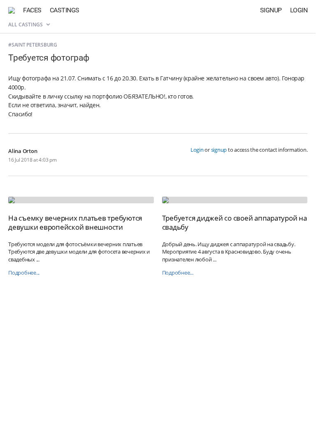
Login (299, 10)
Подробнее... (24, 273)
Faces (32, 10)
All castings (26, 24)
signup (219, 149)
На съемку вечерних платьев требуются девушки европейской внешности (75, 222)
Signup (271, 10)
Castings (64, 10)
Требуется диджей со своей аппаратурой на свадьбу (234, 222)
